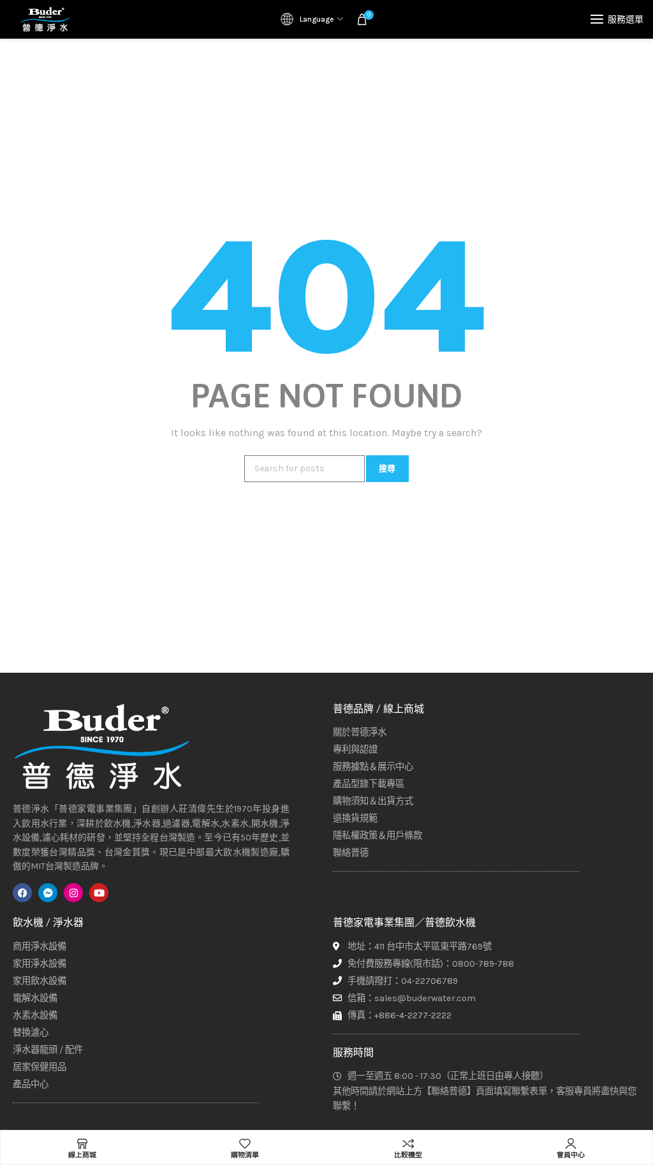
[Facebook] (22, 892)
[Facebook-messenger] (47, 892)
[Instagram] (73, 892)
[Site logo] (45, 19)
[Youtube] (98, 892)
